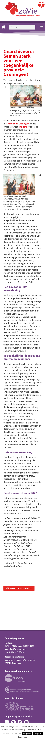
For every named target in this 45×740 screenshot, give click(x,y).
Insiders (23, 126)
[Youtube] (26, 722)
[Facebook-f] (7, 722)
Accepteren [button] (27, 734)
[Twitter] (13, 722)
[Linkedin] (20, 722)
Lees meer (22, 737)
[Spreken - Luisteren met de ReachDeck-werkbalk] (41, 5)
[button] (42, 27)
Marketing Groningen (18, 123)
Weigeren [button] (38, 734)
